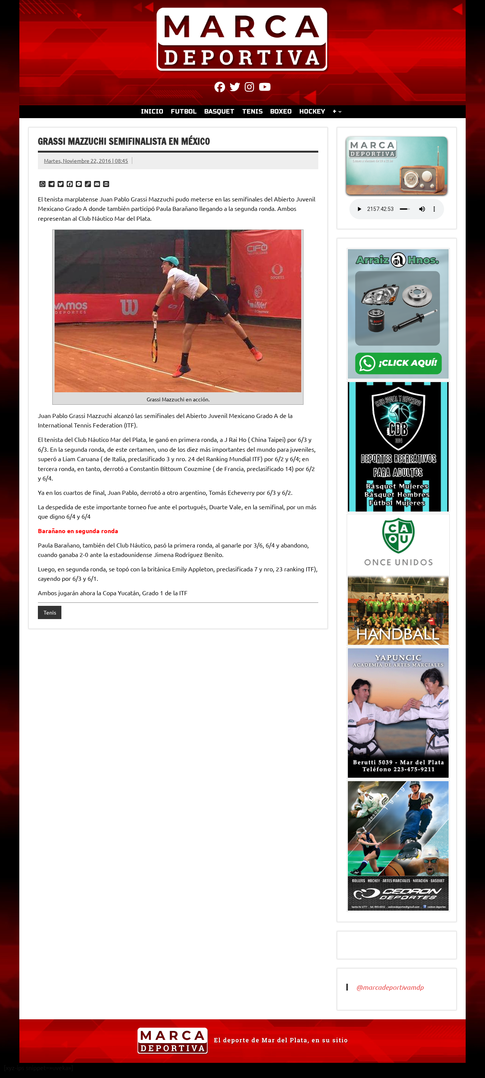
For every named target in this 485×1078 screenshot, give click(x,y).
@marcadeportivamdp (390, 987)
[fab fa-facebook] (219, 88)
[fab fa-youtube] (265, 88)
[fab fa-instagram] (249, 88)
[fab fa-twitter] (235, 88)
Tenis (50, 612)
